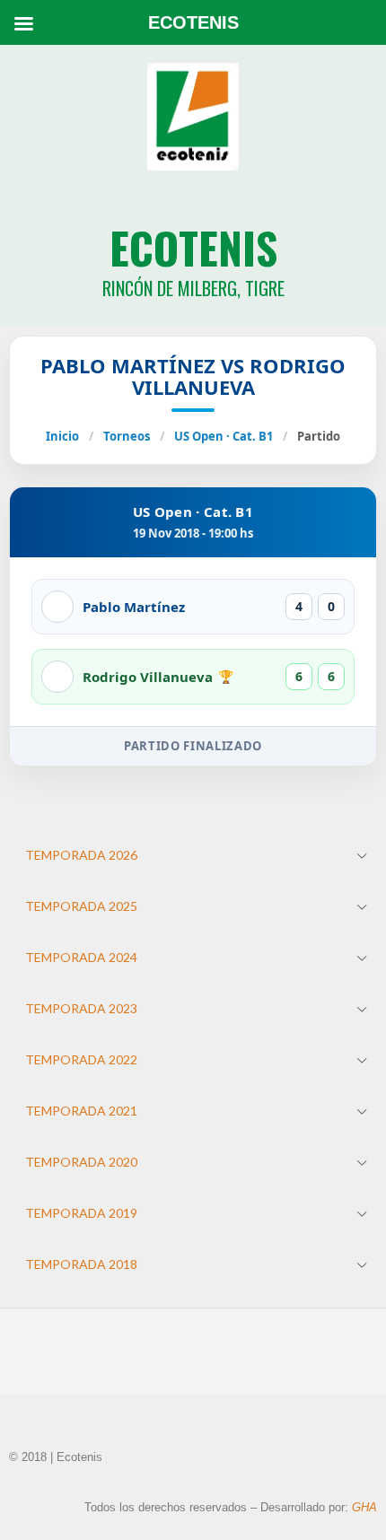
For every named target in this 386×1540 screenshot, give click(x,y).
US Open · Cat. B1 (223, 436)
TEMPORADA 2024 (81, 957)
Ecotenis (193, 247)
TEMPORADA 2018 (81, 1264)
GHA (364, 1507)
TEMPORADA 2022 (81, 1059)
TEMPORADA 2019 (81, 1213)
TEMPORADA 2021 (81, 1110)
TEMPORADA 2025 (81, 906)
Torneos (126, 436)
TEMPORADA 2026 (81, 854)
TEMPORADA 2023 (81, 1008)
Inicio (62, 436)
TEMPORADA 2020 (81, 1161)
